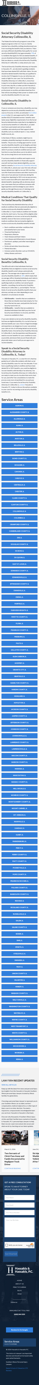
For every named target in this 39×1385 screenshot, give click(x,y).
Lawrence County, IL (19, 742)
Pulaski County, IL (19, 888)
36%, (23, 276)
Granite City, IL (19, 670)
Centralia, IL (19, 485)
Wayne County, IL (19, 1020)
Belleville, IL (19, 445)
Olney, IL (19, 835)
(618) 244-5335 (19, 1314)
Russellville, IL (19, 914)
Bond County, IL (19, 458)
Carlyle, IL (19, 478)
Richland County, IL (19, 907)
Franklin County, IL (19, 630)
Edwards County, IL (19, 571)
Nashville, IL (19, 821)
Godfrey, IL (19, 663)
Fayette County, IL (19, 617)
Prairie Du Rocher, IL (19, 881)
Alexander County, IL (19, 412)
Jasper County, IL (19, 716)
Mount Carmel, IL (19, 808)
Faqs (20, 1294)
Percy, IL (19, 848)
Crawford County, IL (19, 524)
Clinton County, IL (19, 505)
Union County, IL (19, 973)
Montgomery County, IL (19, 802)
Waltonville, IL (19, 1000)
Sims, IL (19, 940)
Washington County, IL (19, 1006)
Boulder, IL (19, 465)
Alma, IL (19, 425)
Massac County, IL (19, 782)
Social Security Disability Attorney (25, 165)
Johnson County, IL (19, 729)
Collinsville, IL (19, 511)
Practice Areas (19, 1287)
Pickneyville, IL (19, 868)
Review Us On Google (19, 1330)
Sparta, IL (19, 947)
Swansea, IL (19, 960)
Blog (19, 1290)
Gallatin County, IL (19, 650)
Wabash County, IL (19, 993)
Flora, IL (19, 623)
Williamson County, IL (20, 1039)
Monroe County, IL (19, 795)
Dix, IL (19, 538)
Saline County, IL (19, 927)
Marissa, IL (19, 769)
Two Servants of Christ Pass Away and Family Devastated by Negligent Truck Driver (15, 1151)
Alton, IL (19, 432)
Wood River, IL (19, 1046)
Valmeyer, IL (19, 980)
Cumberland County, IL (19, 531)
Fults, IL (19, 643)
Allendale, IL (19, 419)
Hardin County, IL (19, 689)
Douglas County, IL (19, 544)
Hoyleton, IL (19, 703)
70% (32, 53)
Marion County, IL (19, 762)
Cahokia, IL (19, 472)
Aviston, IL (19, 439)
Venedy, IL (19, 987)
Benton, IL (19, 452)
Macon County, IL (19, 755)
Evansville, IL (19, 590)
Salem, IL (19, 921)
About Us (20, 1284)
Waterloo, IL (19, 1013)
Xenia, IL (19, 1059)
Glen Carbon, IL (19, 656)
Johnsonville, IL (19, 736)
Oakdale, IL (19, 828)
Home (19, 1280)
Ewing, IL (19, 597)
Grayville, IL (19, 676)
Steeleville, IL (20, 954)
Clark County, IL (19, 498)
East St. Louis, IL (19, 564)
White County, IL (19, 1033)
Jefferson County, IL (19, 722)
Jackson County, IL (19, 709)
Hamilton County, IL (19, 683)
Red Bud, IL (19, 901)
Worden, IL (19, 1053)
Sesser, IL (19, 934)
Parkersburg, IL (19, 841)
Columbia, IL (19, 518)
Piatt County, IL (19, 861)
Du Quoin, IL (19, 557)
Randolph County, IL (19, 894)
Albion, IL (19, 406)
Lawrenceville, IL (19, 749)
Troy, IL (19, 967)
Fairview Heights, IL (19, 610)
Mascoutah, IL (19, 775)
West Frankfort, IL (19, 1026)
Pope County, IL (19, 874)
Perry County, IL (19, 854)
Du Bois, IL (19, 551)
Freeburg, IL (19, 637)
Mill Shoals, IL (19, 788)
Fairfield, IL (19, 604)
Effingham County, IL (19, 584)
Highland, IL (19, 696)
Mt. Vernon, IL (19, 815)
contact (22, 385)
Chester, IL (19, 491)
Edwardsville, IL (19, 577)
